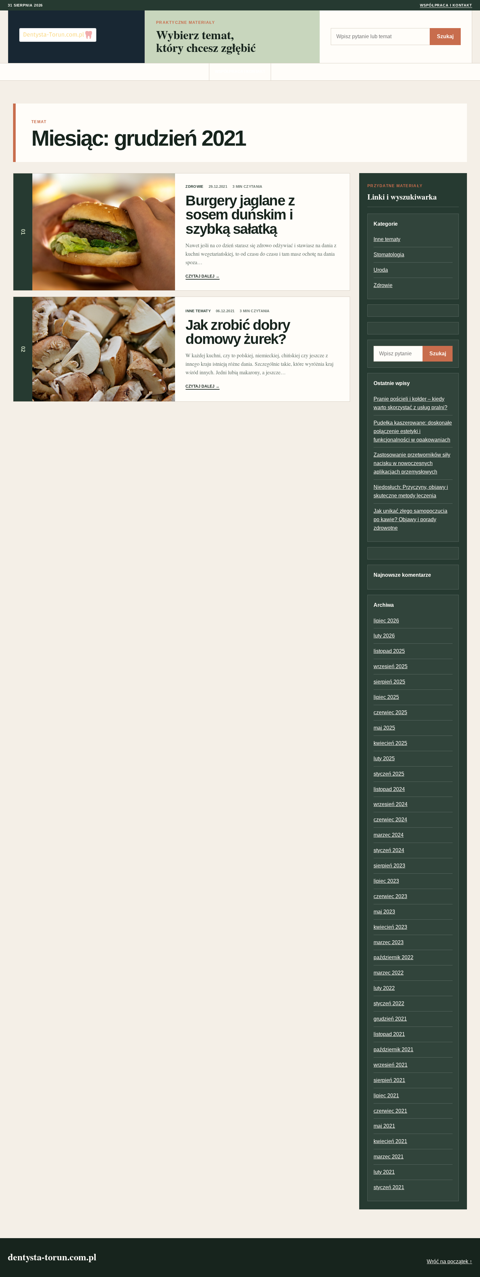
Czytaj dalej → (202, 276)
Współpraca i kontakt (446, 5)
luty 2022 (384, 988)
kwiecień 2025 (390, 743)
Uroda (381, 270)
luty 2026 (384, 635)
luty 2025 (384, 758)
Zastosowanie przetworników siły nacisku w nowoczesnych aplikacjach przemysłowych (412, 463)
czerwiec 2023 (390, 896)
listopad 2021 (389, 1034)
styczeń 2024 (389, 850)
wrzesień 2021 (391, 1065)
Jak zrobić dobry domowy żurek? (237, 332)
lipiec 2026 (386, 620)
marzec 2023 (389, 942)
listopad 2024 (389, 789)
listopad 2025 (389, 651)
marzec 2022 (389, 973)
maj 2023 (384, 911)
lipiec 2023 (386, 881)
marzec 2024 (389, 835)
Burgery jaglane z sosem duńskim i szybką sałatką (240, 214)
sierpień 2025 (389, 682)
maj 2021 (384, 1126)
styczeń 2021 (389, 1187)
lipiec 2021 (386, 1095)
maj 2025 (384, 728)
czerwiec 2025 (390, 712)
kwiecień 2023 (390, 927)
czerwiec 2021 (390, 1111)
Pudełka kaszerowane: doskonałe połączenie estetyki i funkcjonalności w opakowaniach (413, 431)
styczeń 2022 (389, 1003)
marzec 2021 (389, 1156)
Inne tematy (198, 311)
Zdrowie (194, 186)
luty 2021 (384, 1172)
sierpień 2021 (389, 1080)
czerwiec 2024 (390, 819)
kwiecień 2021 (390, 1141)
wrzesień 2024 (391, 804)
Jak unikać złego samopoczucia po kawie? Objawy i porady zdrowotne (410, 519)
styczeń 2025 (389, 774)
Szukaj (445, 36)
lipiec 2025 (386, 697)
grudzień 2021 (390, 1019)
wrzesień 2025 (391, 666)
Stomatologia (389, 254)
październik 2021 (393, 1049)
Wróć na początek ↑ (449, 1261)
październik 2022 (393, 957)
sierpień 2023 (389, 865)
